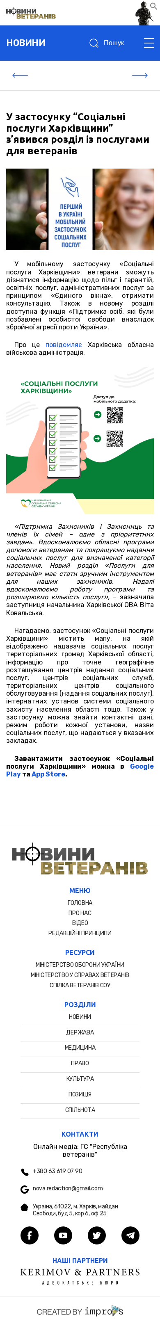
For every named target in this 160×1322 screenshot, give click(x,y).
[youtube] (63, 1236)
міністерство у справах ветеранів (80, 975)
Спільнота (80, 1110)
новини (25, 42)
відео (80, 923)
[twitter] (97, 1236)
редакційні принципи (80, 933)
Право (80, 1063)
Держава (80, 1032)
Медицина (80, 1047)
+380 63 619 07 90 (57, 1171)
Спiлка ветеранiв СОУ (80, 985)
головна (80, 903)
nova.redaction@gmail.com (68, 1188)
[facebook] (30, 1236)
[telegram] (130, 1236)
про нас (80, 913)
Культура (80, 1078)
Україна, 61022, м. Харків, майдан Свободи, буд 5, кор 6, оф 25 (75, 1210)
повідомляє (64, 345)
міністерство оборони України (80, 964)
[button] (154, 8)
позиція (80, 1094)
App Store (48, 774)
